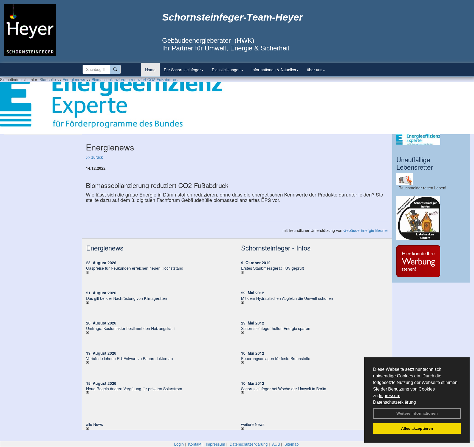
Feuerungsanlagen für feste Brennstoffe (275, 358)
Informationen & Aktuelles (274, 69)
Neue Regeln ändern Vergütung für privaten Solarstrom (134, 388)
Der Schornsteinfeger (182, 69)
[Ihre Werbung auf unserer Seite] (431, 261)
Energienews (104, 247)
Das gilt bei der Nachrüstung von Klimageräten (126, 298)
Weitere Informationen (417, 413)
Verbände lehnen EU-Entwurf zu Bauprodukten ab (129, 358)
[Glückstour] (431, 218)
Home (150, 69)
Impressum (389, 395)
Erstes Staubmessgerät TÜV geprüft (272, 268)
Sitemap (291, 444)
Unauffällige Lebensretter (414, 163)
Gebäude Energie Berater (365, 230)
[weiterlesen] (159, 272)
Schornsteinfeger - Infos (276, 247)
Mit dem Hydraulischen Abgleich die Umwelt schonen (287, 298)
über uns (314, 69)
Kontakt (194, 444)
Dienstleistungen (226, 69)
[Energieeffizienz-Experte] (431, 139)
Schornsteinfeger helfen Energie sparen (275, 328)
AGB (276, 444)
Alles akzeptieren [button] (417, 428)
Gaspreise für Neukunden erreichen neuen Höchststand (134, 268)
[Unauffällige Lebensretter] (431, 179)
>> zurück (94, 157)
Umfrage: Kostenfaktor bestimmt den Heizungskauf (130, 328)
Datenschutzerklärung (394, 402)
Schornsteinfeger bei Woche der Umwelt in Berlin (283, 388)
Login (179, 444)
